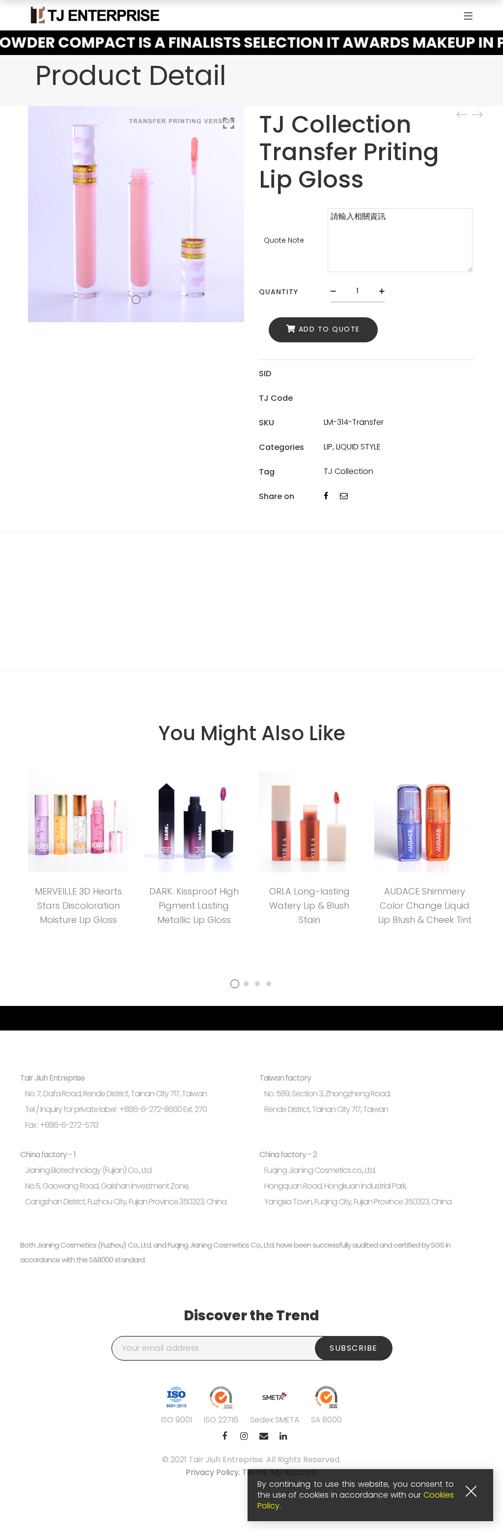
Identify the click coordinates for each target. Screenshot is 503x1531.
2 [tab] (246, 983)
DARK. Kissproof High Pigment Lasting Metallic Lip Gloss (194, 905)
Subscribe (354, 1348)
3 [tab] (257, 983)
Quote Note (284, 240)
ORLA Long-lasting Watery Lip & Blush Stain (309, 905)
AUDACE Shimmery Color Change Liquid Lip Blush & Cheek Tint (425, 905)
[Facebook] (326, 495)
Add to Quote (329, 329)
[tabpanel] (78, 852)
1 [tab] (234, 983)
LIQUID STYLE (358, 446)
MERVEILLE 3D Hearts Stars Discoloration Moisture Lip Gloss (78, 905)
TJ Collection (348, 471)
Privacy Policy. (214, 1472)
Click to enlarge (228, 123)
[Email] (344, 495)
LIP (328, 446)
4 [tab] (268, 983)
